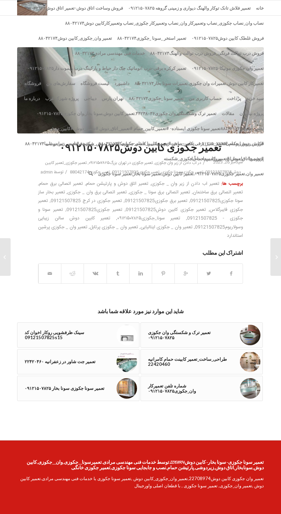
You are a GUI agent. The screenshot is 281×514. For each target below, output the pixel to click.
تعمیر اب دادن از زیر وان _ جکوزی (185, 184)
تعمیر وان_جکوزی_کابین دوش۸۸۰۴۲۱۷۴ (75, 38)
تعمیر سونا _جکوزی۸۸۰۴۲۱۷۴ (156, 98)
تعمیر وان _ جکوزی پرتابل (114, 227)
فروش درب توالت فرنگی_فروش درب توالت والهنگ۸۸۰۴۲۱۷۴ (207, 53)
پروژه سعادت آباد (205, 158)
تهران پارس (113, 98)
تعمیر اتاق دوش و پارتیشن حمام (117, 184)
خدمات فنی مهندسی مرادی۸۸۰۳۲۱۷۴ (110, 53)
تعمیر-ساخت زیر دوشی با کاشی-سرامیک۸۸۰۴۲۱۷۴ (146, 143)
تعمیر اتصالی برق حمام (61, 184)
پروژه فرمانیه (81, 143)
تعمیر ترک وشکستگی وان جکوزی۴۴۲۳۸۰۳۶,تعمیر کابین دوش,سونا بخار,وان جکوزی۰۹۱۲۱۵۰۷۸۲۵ (127, 113)
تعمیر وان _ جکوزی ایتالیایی (166, 227)
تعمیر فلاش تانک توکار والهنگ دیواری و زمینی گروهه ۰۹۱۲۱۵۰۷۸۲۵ (189, 8)
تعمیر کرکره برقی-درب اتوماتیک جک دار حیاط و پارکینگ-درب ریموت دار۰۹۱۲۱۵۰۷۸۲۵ (106, 68)
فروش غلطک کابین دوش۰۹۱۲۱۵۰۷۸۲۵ (228, 38)
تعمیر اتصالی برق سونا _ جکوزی (160, 192)
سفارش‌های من (60, 83)
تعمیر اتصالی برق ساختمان (218, 192)
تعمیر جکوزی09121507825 (94, 210)
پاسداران (235, 158)
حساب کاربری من (205, 98)
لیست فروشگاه (95, 83)
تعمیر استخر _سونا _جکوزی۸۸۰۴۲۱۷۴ (151, 38)
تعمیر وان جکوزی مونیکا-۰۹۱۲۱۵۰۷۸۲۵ (228, 68)
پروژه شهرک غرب (62, 98)
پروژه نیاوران (252, 113)
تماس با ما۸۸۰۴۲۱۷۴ (44, 143)
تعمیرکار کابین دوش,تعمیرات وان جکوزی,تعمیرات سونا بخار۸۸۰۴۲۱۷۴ (199, 83)
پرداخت (234, 98)
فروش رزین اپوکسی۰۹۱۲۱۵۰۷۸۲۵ (231, 143)
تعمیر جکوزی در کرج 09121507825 (86, 201)
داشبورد (122, 83)
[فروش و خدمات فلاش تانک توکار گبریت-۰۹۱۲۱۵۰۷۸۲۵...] (275, 257)
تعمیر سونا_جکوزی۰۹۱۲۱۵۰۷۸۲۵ (149, 218)
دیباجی (90, 98)
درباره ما (32, 98)
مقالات (228, 113)
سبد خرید (255, 98)
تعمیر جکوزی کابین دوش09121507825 (166, 210)
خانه (260, 8)
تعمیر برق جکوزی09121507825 (156, 201)
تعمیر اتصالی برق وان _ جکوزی (97, 192)
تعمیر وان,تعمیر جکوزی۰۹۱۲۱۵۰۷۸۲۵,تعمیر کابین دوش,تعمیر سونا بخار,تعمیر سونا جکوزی (181, 173)
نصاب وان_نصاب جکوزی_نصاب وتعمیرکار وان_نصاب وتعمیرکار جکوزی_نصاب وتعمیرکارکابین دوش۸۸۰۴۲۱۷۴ (164, 23)
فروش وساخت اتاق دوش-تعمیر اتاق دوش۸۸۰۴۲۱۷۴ (74, 8)
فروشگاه (33, 83)
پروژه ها (256, 158)
